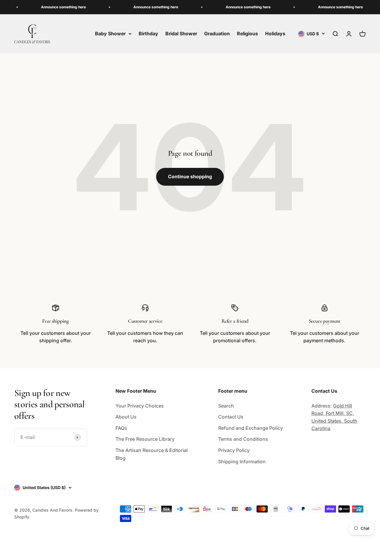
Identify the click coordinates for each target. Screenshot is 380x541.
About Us (126, 417)
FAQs (121, 428)
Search (226, 406)
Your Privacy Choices (139, 406)
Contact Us (230, 417)
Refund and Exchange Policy (250, 428)
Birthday (148, 33)
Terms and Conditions (243, 439)
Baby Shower (110, 33)
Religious (247, 33)
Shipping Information (242, 461)
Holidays (275, 33)
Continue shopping (190, 176)
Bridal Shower (181, 33)
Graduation (217, 33)
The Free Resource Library (145, 439)
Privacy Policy (234, 450)
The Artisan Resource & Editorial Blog (151, 454)
